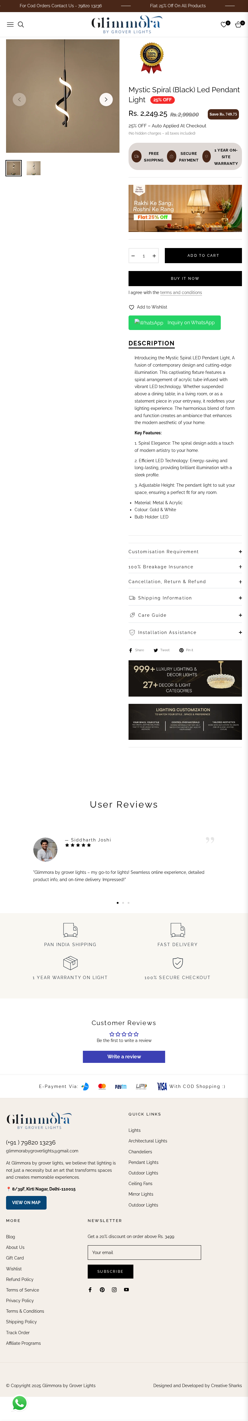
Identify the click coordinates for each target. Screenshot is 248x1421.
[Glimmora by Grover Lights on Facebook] (90, 1289)
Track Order (18, 1332)
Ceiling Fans (140, 1183)
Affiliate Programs (23, 1343)
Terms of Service (22, 1290)
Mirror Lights (141, 1194)
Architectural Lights (148, 1140)
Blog (10, 1236)
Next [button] (106, 99)
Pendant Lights (143, 1162)
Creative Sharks (226, 1385)
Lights (135, 1130)
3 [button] (128, 903)
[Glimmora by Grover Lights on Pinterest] (102, 1289)
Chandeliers (140, 1151)
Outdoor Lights (143, 1173)
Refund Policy (20, 1279)
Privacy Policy (20, 1300)
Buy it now (185, 278)
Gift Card (15, 1258)
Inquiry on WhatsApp (190, 322)
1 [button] (118, 903)
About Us (15, 1247)
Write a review (124, 1057)
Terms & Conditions (25, 1311)
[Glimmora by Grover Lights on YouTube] (126, 1289)
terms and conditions (181, 292)
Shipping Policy (21, 1321)
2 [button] (123, 903)
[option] (62, 96)
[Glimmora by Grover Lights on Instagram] (114, 1289)
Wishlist (14, 1268)
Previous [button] (19, 99)
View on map (26, 1202)
